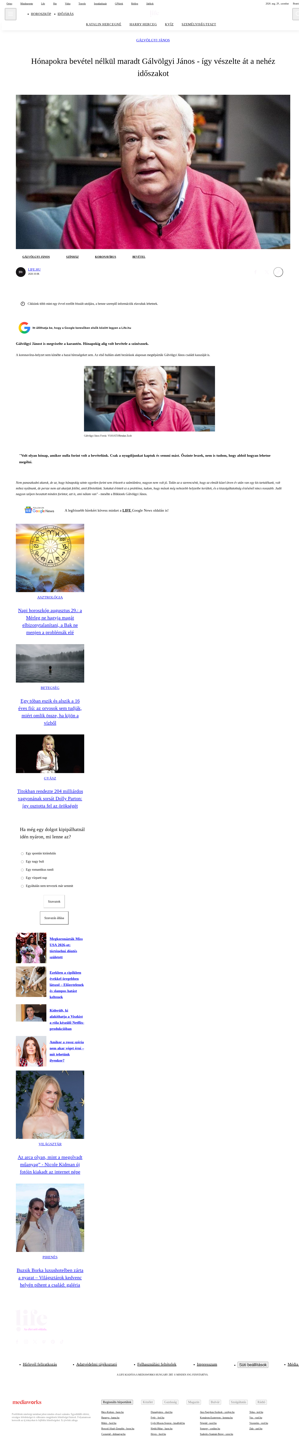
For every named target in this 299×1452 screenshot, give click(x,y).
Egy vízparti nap (36, 877)
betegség (50, 688)
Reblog (134, 3)
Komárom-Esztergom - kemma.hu (216, 1417)
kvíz (169, 24)
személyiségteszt (199, 24)
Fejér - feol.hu (157, 1417)
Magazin (193, 1402)
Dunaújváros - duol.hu (161, 1412)
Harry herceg (143, 24)
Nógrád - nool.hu (208, 1423)
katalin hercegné (103, 24)
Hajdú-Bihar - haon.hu (161, 1428)
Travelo (82, 3)
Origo (9, 3)
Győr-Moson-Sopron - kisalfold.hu (168, 1423)
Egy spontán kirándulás (41, 853)
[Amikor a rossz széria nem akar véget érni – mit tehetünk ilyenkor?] (31, 1051)
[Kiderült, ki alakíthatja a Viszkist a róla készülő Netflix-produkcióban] (31, 1012)
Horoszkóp (41, 14)
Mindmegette (26, 3)
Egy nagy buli (35, 861)
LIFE (127, 510)
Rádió (261, 1402)
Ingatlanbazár (100, 3)
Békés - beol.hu (108, 1423)
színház (72, 256)
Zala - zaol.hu (255, 1428)
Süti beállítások (253, 1365)
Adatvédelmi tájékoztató (96, 1364)
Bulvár (215, 1402)
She (55, 3)
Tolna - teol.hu (256, 1412)
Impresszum (207, 1364)
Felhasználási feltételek (156, 1364)
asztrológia (50, 597)
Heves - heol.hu (158, 1434)
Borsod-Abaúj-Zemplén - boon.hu (117, 1428)
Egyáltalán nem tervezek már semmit (49, 886)
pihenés (50, 1257)
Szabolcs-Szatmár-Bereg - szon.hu (216, 1434)
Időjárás (66, 14)
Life (43, 3)
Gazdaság (170, 1402)
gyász (50, 778)
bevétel (138, 256)
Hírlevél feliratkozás (40, 1364)
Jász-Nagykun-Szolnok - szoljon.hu (217, 1412)
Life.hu (34, 269)
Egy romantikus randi (39, 869)
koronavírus (105, 256)
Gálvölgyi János (153, 40)
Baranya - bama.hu (110, 1417)
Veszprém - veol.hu (258, 1423)
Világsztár (50, 1144)
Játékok (150, 3)
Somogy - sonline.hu (210, 1428)
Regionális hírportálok (117, 1402)
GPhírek (119, 3)
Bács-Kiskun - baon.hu (112, 1412)
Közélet (148, 1402)
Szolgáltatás (238, 1402)
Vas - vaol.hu (255, 1417)
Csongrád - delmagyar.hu (113, 1434)
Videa (67, 3)
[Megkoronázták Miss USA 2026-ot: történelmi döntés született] (31, 948)
